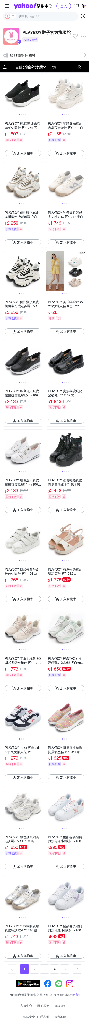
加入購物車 (25, 153)
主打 (6, 66)
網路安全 (29, 1016)
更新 (76, 994)
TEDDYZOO (70, 66)
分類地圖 (60, 1016)
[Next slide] (40, 93)
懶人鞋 (57, 66)
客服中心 (26, 1005)
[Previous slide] (6, 93)
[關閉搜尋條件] (13, 16)
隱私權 (44, 1016)
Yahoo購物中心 (33, 6)
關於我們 (43, 1005)
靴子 (81, 66)
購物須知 (60, 1005)
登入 (63, 5)
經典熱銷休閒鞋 (23, 55)
